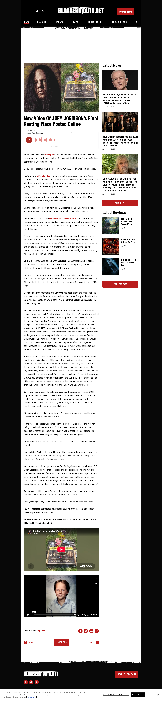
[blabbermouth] (81, 13)
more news (120, 202)
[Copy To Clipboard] (97, 631)
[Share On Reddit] (91, 631)
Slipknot (41, 630)
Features (41, 21)
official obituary (44, 175)
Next (92, 642)
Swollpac (49, 154)
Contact (75, 21)
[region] (81, 695)
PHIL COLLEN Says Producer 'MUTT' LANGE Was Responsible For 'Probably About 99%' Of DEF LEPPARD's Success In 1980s (119, 99)
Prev (31, 642)
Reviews (59, 21)
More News (61, 642)
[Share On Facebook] (80, 631)
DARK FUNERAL (128, 239)
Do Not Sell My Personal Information (116, 695)
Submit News (125, 11)
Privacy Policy (95, 21)
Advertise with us (127, 674)
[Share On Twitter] (86, 631)
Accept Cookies (138, 695)
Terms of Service (119, 21)
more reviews (120, 284)
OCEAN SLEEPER (128, 260)
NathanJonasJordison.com (62, 218)
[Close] (158, 694)
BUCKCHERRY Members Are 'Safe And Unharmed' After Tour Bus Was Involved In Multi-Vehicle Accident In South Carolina (120, 141)
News (26, 21)
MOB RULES (126, 218)
